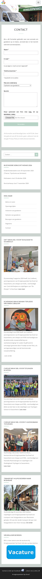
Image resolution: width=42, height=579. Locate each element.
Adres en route (10, 202)
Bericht (6, 91)
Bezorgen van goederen (13, 219)
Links (36, 571)
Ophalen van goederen (12, 215)
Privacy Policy (13, 139)
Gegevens (8, 224)
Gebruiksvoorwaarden (27, 139)
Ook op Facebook (15, 571)
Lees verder (8, 356)
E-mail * (6, 59)
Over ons (30, 571)
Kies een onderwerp (10, 83)
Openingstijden (10, 206)
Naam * (6, 50)
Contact (8, 228)
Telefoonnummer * (10, 71)
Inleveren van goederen (13, 210)
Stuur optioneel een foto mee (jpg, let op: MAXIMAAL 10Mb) (21, 113)
